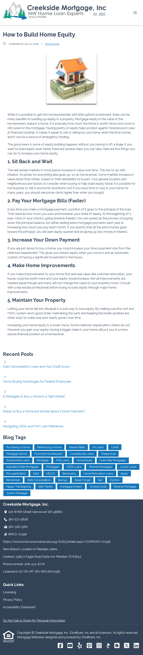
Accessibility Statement (19, 607)
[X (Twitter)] (126, 646)
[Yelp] (79, 646)
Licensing (9, 592)
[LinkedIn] (136, 646)
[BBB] (108, 646)
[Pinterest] (89, 646)
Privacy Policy (12, 599)
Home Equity (52, 43)
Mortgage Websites (31, 637)
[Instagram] (99, 646)
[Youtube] (70, 646)
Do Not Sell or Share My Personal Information (34, 620)
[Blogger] (117, 646)
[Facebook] (60, 646)
